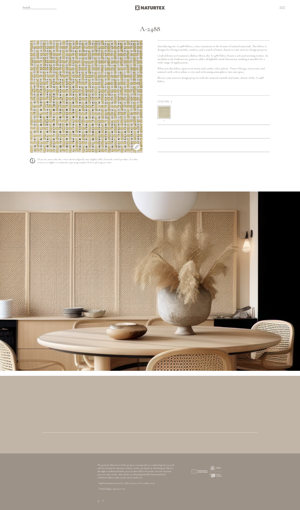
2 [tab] (102, 499)
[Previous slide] (18, 281)
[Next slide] (281, 281)
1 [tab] (98, 499)
